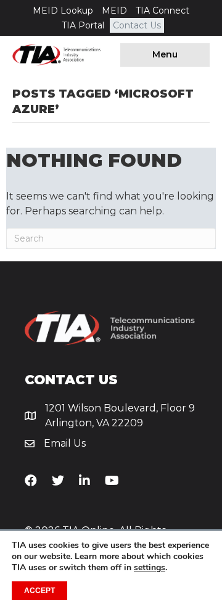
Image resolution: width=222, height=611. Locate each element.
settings (149, 567)
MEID (114, 10)
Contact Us (137, 25)
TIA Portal (83, 25)
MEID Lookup (63, 10)
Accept (39, 590)
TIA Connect (162, 10)
